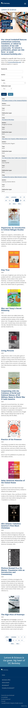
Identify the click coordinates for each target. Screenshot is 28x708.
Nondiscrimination (5, 699)
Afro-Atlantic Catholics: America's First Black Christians (11, 525)
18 (14, 201)
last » (20, 204)
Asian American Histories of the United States (13, 481)
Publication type (6, 86)
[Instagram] (8, 672)
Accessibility (4, 697)
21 (25, 201)
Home (3, 675)
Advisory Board (5, 682)
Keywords (4, 69)
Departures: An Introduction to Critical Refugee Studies (13, 228)
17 (10, 201)
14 (21, 197)
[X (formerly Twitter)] (2, 672)
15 (24, 197)
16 (6, 201)
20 (21, 201)
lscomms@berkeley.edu (11, 54)
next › (15, 204)
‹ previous (14, 197)
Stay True (5, 270)
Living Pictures (7, 350)
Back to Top (24, 706)
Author (3, 74)
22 (10, 204)
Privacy (3, 701)
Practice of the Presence (11, 439)
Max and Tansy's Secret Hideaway (11, 309)
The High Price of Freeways (12, 614)
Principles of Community (8, 688)
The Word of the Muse (8, 119)
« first (8, 197)
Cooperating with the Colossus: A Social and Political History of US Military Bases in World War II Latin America (13, 395)
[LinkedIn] (5, 672)
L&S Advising (5, 685)
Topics (3, 80)
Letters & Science (8, 9)
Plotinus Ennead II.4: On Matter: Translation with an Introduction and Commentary (13, 571)
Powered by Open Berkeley (7, 695)
